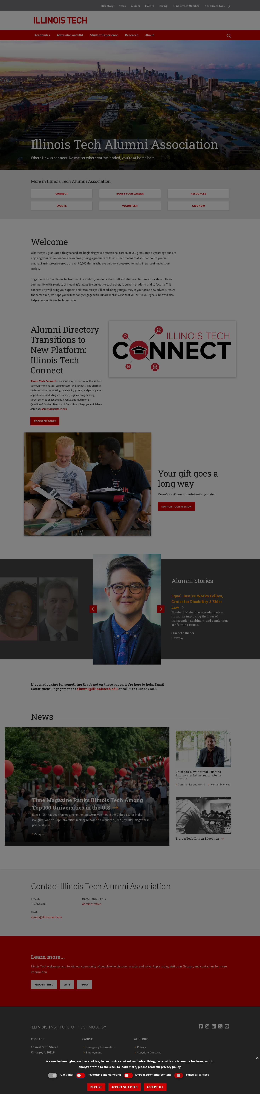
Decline (96, 1087)
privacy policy (171, 1067)
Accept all (155, 1087)
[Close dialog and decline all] (257, 1057)
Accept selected (124, 1087)
